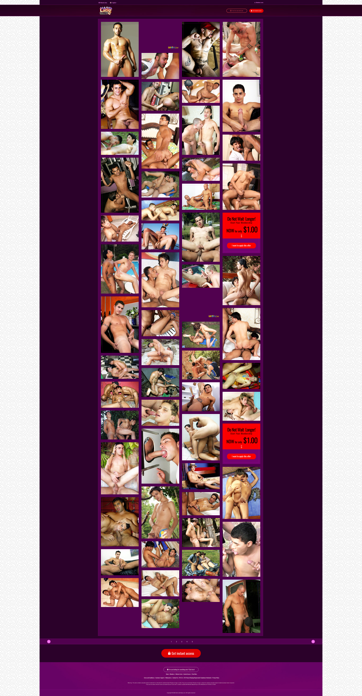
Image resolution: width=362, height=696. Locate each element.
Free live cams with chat (237, 11)
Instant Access (187, 674)
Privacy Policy (215, 678)
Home (167, 674)
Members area (259, 2)
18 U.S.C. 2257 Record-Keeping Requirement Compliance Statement (195, 678)
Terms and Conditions (149, 678)
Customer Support (159, 678)
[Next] (313, 641)
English (114, 3)
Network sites (103, 3)
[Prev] (49, 641)
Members (172, 674)
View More (194, 674)
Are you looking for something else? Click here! (182, 669)
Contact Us (175, 678)
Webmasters (168, 678)
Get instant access (257, 11)
